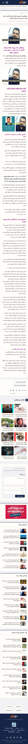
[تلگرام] (14, 737)
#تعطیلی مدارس (18, 6)
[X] (19, 390)
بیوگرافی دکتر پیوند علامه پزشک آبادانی (16, 56)
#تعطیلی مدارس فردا (10, 6)
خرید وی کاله (9, 706)
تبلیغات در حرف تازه (9, 728)
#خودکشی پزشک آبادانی (20, 382)
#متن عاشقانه (3, 6)
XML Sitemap (11, 732)
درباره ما (17, 728)
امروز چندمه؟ (6, 730)
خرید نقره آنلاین (19, 710)
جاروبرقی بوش (18, 706)
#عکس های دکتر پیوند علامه (19, 385)
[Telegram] (13, 390)
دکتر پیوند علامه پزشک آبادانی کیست (16, 89)
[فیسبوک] (7, 737)
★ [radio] (16, 393)
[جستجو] (3, 2)
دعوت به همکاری (21, 730)
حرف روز (18, 732)
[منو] (6, 2)
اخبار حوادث (22, 13)
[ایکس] (17, 737)
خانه (26, 13)
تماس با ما (13, 730)
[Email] (10, 390)
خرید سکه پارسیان (9, 710)
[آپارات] (21, 737)
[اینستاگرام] (10, 737)
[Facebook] (16, 390)
